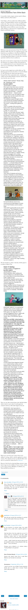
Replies (7, 493)
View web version (14, 598)
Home (14, 595)
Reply (5, 490)
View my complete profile (13, 604)
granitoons (7, 515)
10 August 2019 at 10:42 (17, 482)
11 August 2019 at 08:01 (16, 525)
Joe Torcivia (7, 525)
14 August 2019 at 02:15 (18, 496)
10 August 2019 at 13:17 (15, 515)
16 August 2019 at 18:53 (21, 554)
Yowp (9, 496)
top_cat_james (7, 482)
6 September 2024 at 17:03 (17, 564)
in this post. (20, 460)
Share (3, 474)
